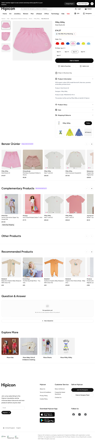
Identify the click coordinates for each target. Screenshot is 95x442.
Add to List (85, 66)
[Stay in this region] (92, 3)
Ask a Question (48, 321)
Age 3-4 (67, 51)
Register (5, 412)
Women (25, 14)
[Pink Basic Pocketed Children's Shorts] (33, 160)
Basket (90, 9)
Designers (89, 13)
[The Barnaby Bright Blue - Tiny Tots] (33, 267)
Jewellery (17, 14)
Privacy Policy (44, 395)
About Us (42, 389)
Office (46, 14)
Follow (88, 123)
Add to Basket (74, 60)
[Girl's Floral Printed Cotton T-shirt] (33, 204)
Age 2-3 (59, 51)
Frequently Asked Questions (60, 393)
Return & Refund (59, 389)
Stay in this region (82, 3)
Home (5, 14)
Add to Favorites (66, 66)
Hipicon (3, 18)
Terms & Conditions (45, 392)
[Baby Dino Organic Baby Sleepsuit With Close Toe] (11, 267)
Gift (78, 13)
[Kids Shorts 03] (11, 160)
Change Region (70, 3)
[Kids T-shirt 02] (54, 160)
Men (32, 14)
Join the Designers (82, 390)
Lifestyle (39, 14)
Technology (55, 14)
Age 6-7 (59, 55)
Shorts (30, 18)
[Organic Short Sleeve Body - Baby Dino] (75, 267)
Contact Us (58, 397)
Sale (68, 14)
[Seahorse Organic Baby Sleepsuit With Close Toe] (54, 267)
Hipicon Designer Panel (82, 395)
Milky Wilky (37, 18)
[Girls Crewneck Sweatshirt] (75, 160)
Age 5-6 (83, 51)
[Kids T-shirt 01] (75, 204)
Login (79, 9)
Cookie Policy (44, 399)
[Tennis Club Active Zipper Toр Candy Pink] (11, 204)
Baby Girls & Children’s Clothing (19, 18)
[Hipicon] (8, 9)
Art (10, 14)
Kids (63, 14)
